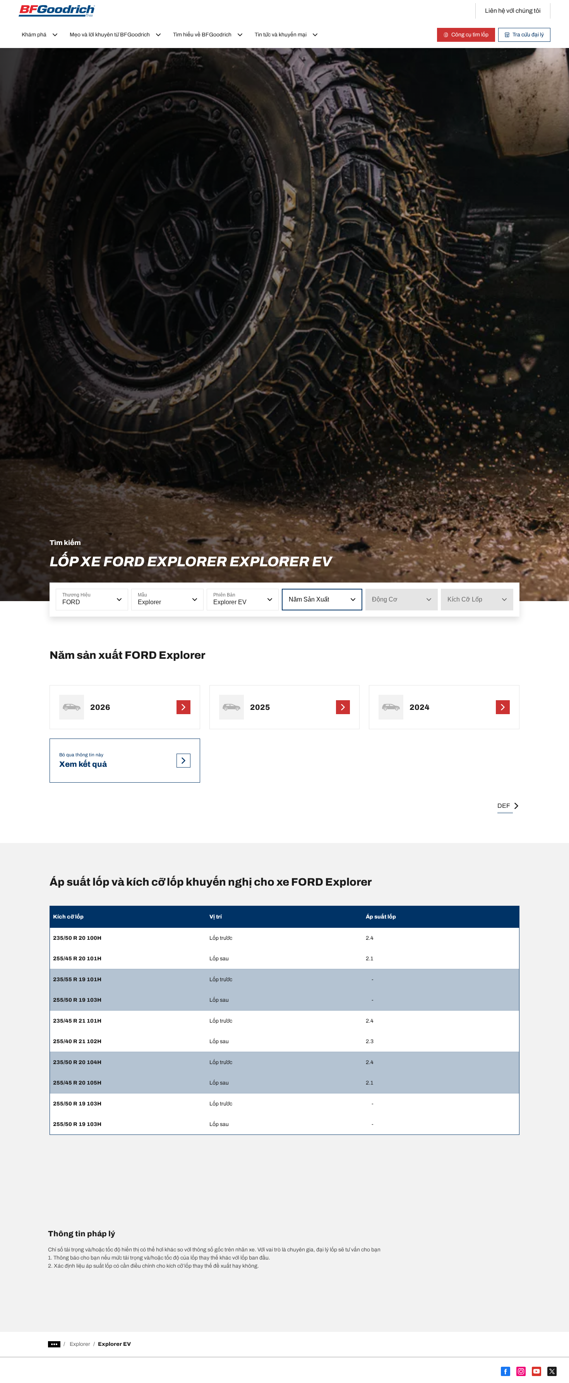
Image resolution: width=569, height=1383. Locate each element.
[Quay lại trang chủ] (57, 11)
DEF (503, 805)
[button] (118, 599)
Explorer (80, 1344)
